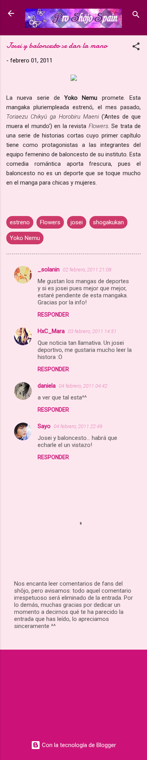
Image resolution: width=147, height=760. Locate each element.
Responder (53, 314)
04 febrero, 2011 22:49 (78, 426)
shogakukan (108, 222)
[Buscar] (136, 16)
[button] (136, 48)
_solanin (49, 269)
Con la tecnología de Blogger (78, 745)
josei (77, 222)
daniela (47, 385)
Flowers (50, 222)
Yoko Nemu (25, 238)
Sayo (44, 426)
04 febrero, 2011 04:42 (83, 386)
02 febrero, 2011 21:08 (87, 270)
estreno (20, 222)
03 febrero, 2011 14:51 (92, 331)
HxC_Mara (51, 331)
